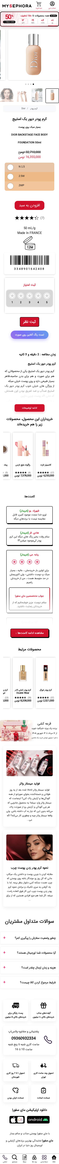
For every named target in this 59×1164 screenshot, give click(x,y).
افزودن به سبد (29, 205)
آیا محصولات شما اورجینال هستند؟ (36, 953)
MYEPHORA (17, 5)
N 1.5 (22, 166)
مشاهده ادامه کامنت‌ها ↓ (29, 633)
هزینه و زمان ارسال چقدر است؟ (38, 968)
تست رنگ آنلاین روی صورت (29, 335)
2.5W (22, 176)
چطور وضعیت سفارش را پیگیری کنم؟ (35, 938)
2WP (21, 185)
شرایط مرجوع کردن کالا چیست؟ (38, 982)
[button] (33, 84)
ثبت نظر (29, 322)
